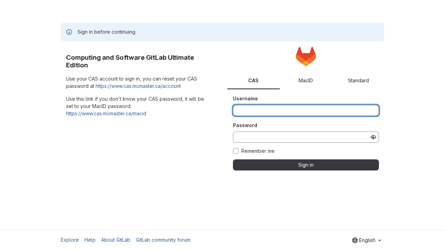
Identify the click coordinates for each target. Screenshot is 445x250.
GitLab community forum (163, 240)
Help (90, 240)
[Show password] (373, 137)
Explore (70, 240)
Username (245, 98)
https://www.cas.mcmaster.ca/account (138, 86)
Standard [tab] (358, 80)
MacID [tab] (306, 80)
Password (245, 125)
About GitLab (115, 240)
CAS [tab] (253, 80)
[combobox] (366, 240)
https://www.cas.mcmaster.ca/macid (106, 113)
